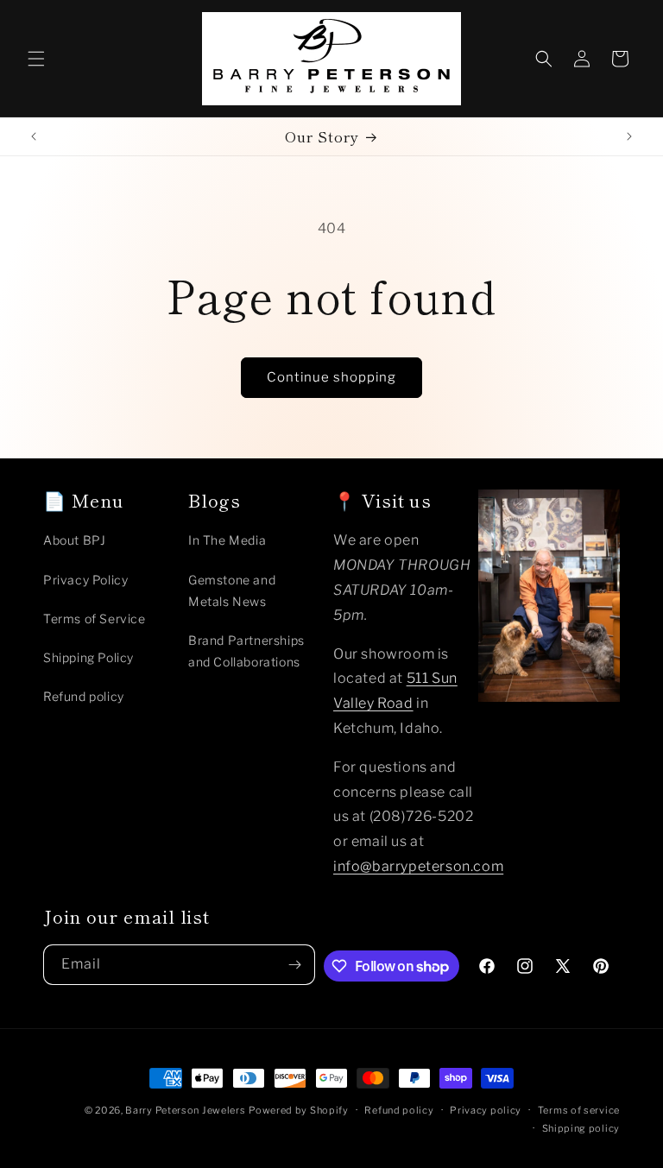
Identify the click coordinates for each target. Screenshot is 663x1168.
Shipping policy (581, 1128)
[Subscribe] (295, 964)
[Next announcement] (629, 136)
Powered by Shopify (299, 1110)
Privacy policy (485, 1110)
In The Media (227, 540)
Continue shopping (331, 377)
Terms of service (579, 1110)
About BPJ (74, 540)
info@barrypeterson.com (418, 866)
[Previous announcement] (34, 136)
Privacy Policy (85, 579)
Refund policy (83, 696)
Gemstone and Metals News (231, 590)
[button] (36, 59)
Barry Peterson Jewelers (185, 1110)
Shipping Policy (88, 657)
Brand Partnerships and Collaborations (246, 651)
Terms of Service (94, 618)
